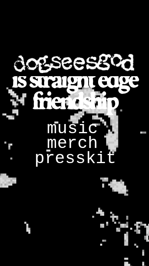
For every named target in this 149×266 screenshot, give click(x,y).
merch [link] (72, 143)
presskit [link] (75, 158)
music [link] (72, 128)
